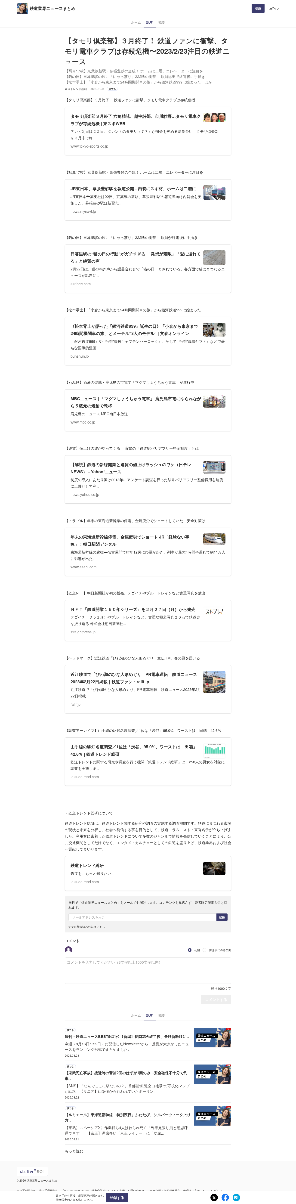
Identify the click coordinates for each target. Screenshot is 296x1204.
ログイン (273, 8)
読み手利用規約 (48, 1190)
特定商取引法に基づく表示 (108, 1190)
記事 (149, 22)
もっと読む (74, 1151)
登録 (258, 8)
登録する (117, 1197)
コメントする (216, 999)
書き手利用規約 (26, 1190)
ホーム (136, 22)
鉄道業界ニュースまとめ (52, 8)
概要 (161, 22)
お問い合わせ (136, 1190)
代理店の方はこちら (195, 1190)
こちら (101, 927)
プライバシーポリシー (75, 1190)
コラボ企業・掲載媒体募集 (163, 1190)
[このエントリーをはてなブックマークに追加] (236, 1197)
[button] (68, 950)
